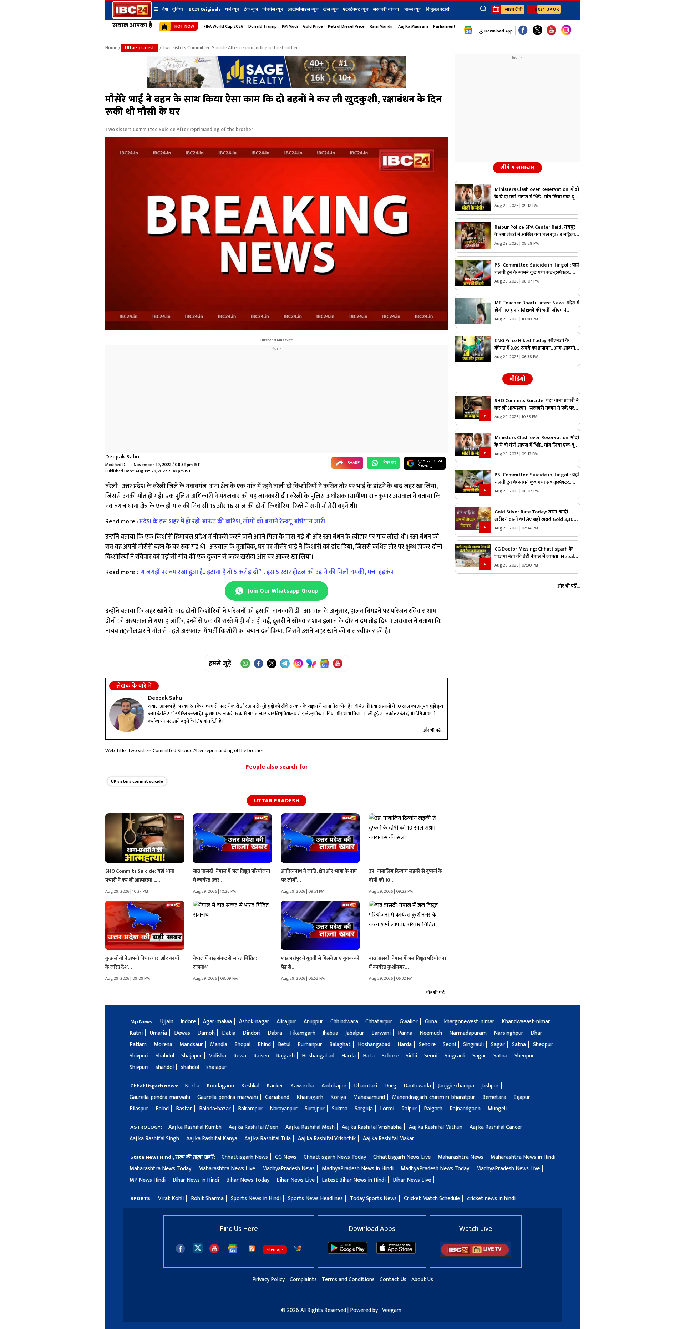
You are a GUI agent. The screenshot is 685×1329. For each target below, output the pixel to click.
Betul (284, 1044)
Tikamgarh (302, 1033)
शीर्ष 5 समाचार (517, 168)
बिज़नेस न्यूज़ (272, 9)
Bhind (264, 1044)
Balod (162, 1109)
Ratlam (138, 1044)
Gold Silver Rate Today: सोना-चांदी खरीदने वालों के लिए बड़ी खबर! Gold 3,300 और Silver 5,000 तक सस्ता (535, 515)
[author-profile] (126, 715)
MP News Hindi (148, 1180)
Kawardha (302, 1086)
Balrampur (250, 1109)
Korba (192, 1086)
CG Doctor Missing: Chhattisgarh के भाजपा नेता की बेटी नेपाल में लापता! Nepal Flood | (534, 552)
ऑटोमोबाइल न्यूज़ (303, 9)
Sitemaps (274, 1249)
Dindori (251, 1033)
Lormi (387, 1109)
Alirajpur (286, 1021)
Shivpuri (139, 1056)
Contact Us (393, 1279)
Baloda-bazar (215, 1109)
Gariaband (277, 1097)
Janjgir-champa (456, 1086)
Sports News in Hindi (256, 1198)
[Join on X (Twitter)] (271, 663)
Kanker (275, 1086)
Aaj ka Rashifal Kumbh (195, 1127)
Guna (431, 1021)
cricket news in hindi (491, 1198)
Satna (519, 1044)
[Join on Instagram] (298, 663)
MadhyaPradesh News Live (508, 1168)
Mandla (218, 1044)
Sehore (427, 1044)
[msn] (297, 1248)
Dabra (275, 1033)
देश (165, 9)
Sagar (498, 1044)
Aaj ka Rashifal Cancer (496, 1127)
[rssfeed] (252, 1248)
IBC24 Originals (204, 9)
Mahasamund (369, 1097)
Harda (404, 1044)
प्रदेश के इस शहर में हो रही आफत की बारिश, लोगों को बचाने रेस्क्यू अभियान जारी (232, 521)
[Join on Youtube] (337, 663)
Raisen (261, 1056)
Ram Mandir (381, 26)
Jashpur (490, 1086)
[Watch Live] (475, 1255)
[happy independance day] (276, 86)
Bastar (184, 1109)
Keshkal (250, 1086)
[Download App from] (347, 1252)
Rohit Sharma (207, 1198)
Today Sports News (373, 1198)
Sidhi (411, 1056)
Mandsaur (191, 1044)
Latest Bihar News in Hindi (354, 1180)
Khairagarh (309, 1097)
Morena (163, 1044)
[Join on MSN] (311, 663)
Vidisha (217, 1056)
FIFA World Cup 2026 (223, 26)
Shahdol (165, 1056)
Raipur (409, 1109)
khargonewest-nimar (469, 1021)
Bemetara (494, 1097)
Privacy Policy (268, 1279)
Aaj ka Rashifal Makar (388, 1138)
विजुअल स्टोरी (438, 9)
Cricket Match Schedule (432, 1198)
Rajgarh (285, 1056)
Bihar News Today (247, 1180)
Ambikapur (334, 1086)
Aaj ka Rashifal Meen (253, 1127)
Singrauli (473, 1044)
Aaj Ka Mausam (413, 26)
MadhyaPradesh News (288, 1168)
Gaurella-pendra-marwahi (160, 1097)
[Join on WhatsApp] (245, 663)
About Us (422, 1279)
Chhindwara (344, 1021)
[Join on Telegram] (284, 663)
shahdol (165, 1067)
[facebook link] (523, 30)
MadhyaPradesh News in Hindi (358, 1168)
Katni (136, 1033)
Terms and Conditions (348, 1279)
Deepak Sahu (122, 457)
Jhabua (330, 1033)
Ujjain (166, 1021)
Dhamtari (365, 1086)
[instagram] (566, 30)
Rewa (239, 1056)
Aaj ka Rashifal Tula (267, 1138)
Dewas (182, 1033)
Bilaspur (139, 1109)
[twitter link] (537, 30)
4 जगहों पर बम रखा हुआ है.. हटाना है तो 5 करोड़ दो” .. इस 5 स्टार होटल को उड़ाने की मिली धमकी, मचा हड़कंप (267, 572)
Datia (228, 1033)
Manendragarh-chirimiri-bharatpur (433, 1097)
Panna (405, 1033)
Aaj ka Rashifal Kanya (211, 1138)
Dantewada (417, 1086)
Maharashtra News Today (160, 1168)
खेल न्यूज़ (331, 9)
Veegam (391, 1310)
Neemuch (431, 1033)
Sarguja (364, 1109)
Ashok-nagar (254, 1021)
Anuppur (313, 1021)
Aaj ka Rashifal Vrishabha (372, 1127)
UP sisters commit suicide (137, 781)
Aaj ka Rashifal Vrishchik (327, 1138)
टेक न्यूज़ (251, 9)
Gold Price (313, 26)
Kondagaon (220, 1086)
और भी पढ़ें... (433, 730)
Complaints (303, 1279)
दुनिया (177, 9)
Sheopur (543, 1044)
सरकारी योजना (386, 9)
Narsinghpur (508, 1033)
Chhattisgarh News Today (335, 1157)
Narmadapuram (468, 1033)
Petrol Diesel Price (346, 26)
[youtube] (551, 30)
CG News (285, 1157)
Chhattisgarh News (245, 1157)
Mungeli (497, 1109)
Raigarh (433, 1109)
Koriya (338, 1097)
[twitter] (198, 1247)
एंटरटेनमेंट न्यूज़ (356, 9)
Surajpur (315, 1109)
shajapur (216, 1067)
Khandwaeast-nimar (526, 1021)
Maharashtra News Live (226, 1168)
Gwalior (409, 1021)
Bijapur (521, 1097)
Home (111, 48)
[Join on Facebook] (258, 663)
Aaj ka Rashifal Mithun (435, 1127)
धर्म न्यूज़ (232, 9)
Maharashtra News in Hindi (523, 1157)
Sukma (339, 1109)
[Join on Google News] (324, 663)
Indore (188, 1021)
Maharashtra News (460, 1157)
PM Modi (290, 26)
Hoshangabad (374, 1044)
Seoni (449, 1044)
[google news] (468, 30)
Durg (390, 1086)
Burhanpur (310, 1044)
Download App (498, 31)
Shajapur (191, 1056)
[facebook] (180, 1248)
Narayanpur (284, 1109)
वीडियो (517, 379)
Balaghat (340, 1044)
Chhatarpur (378, 1021)
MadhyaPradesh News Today (435, 1168)
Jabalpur (354, 1033)
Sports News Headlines (315, 1198)
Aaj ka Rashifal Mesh (310, 1127)
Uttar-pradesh (140, 48)
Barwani (381, 1033)
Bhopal (242, 1044)
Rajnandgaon (465, 1109)
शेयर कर (389, 462)
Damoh (206, 1033)
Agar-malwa (217, 1021)
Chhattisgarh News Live (402, 1157)
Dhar (536, 1033)
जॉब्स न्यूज (412, 9)
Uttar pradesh (276, 801)
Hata (369, 1056)
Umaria (158, 1033)
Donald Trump (262, 26)
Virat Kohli (171, 1198)
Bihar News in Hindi (196, 1180)
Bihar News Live (295, 1180)
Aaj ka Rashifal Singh (154, 1138)
